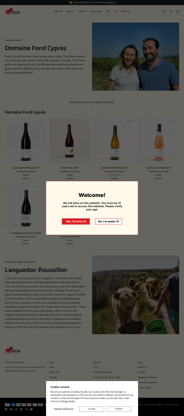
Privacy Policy (68, 401)
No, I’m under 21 (108, 221)
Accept (91, 409)
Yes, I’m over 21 (76, 221)
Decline (118, 409)
